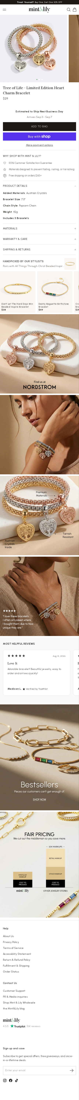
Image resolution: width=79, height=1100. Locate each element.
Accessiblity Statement (17, 954)
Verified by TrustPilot (37, 689)
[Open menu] (4, 9)
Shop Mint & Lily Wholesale (19, 1002)
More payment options (39, 145)
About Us (8, 936)
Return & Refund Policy (16, 959)
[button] (74, 9)
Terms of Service (13, 948)
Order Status (11, 971)
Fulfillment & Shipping (16, 965)
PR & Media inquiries (15, 996)
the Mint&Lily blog (14, 1008)
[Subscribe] (71, 1070)
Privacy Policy (11, 942)
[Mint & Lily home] (39, 10)
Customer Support (14, 990)
